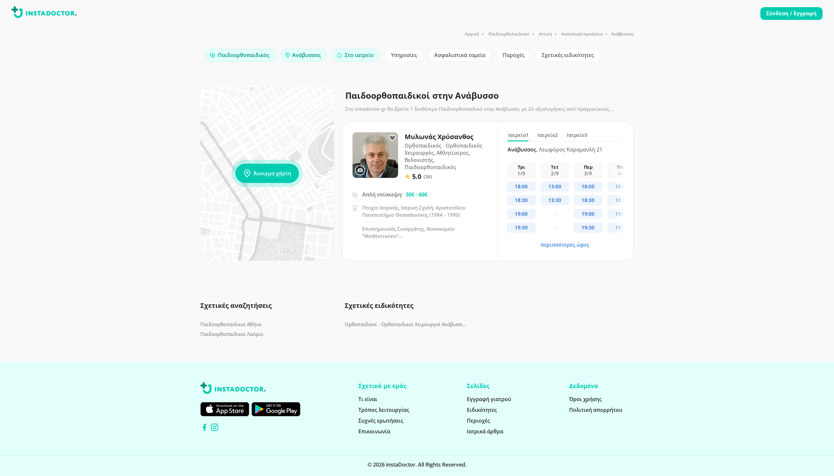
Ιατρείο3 (577, 135)
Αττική (545, 34)
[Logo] (44, 13)
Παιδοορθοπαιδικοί (508, 34)
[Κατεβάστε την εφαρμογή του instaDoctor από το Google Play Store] (276, 409)
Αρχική (472, 34)
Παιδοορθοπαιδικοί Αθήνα (230, 324)
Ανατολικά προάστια (582, 34)
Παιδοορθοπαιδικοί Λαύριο (231, 334)
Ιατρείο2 (548, 135)
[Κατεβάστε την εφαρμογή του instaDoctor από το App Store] (224, 409)
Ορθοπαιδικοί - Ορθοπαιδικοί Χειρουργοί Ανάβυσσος (405, 324)
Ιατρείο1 (518, 135)
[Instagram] (214, 427)
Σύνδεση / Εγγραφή (791, 13)
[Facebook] (204, 427)
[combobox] (240, 55)
